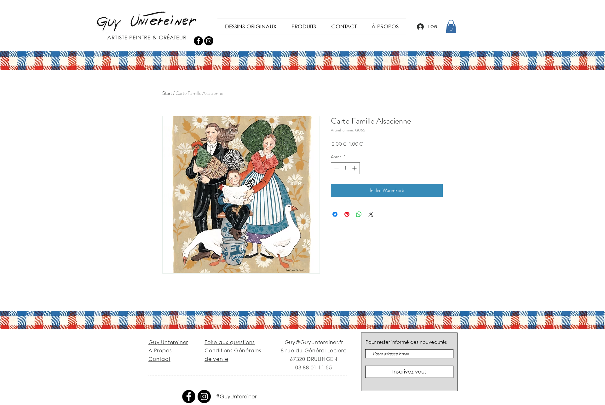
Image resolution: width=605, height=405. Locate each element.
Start (167, 93)
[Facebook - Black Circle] (198, 40)
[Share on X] (371, 214)
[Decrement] (336, 168)
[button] (451, 26)
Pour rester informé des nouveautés (406, 342)
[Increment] (355, 168)
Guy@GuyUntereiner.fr (314, 342)
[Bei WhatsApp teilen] (359, 214)
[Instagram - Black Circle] (208, 40)
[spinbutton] (345, 168)
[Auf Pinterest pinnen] (347, 214)
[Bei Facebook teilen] (335, 214)
